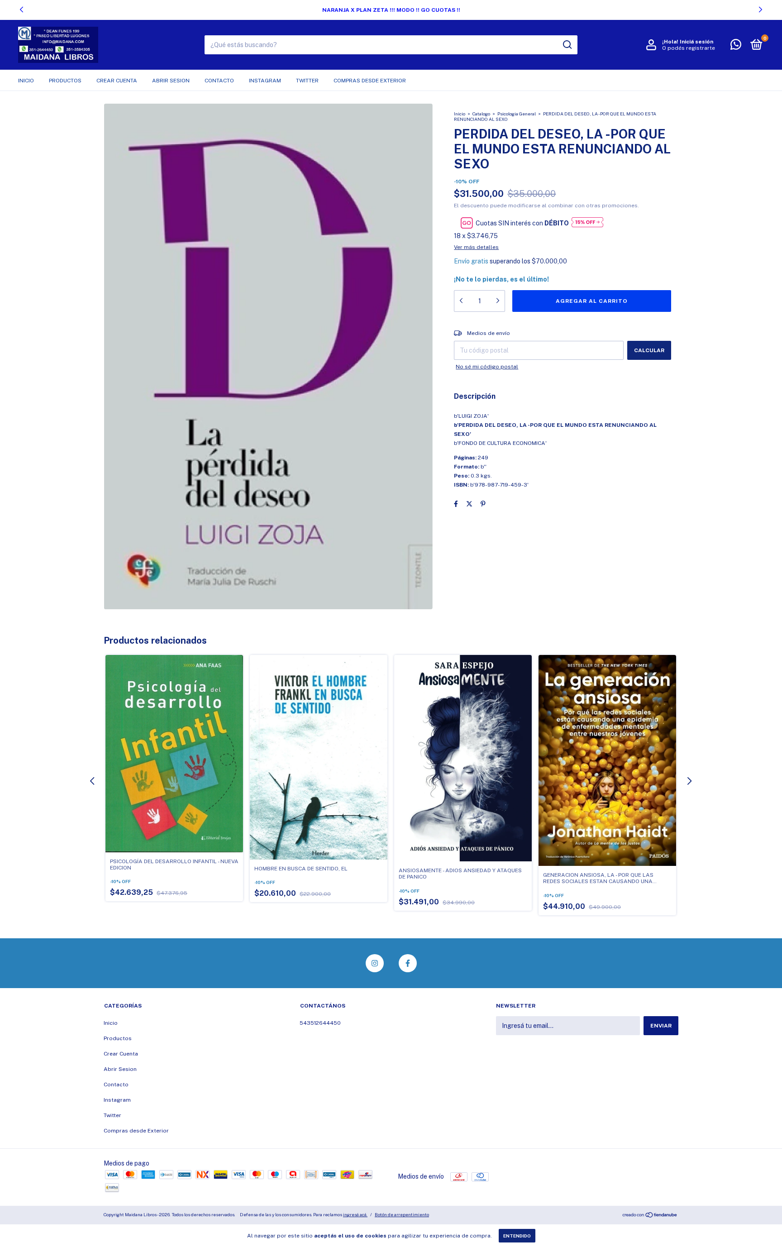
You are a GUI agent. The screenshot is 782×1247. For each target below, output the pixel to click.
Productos (65, 80)
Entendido (517, 1235)
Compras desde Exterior (370, 80)
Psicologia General (516, 113)
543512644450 (320, 1023)
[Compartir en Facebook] (456, 503)
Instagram (265, 80)
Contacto (219, 80)
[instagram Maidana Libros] (375, 963)
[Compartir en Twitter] (469, 503)
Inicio (26, 80)
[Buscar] (566, 45)
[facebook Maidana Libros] (408, 963)
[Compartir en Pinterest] (483, 503)
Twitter (307, 80)
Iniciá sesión (696, 41)
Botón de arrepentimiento (402, 1214)
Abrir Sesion (171, 80)
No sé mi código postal (487, 366)
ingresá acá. (355, 1214)
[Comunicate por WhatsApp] (736, 46)
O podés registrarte (688, 48)
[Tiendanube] (650, 1215)
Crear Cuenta (116, 80)
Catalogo (481, 113)
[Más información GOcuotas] (587, 223)
